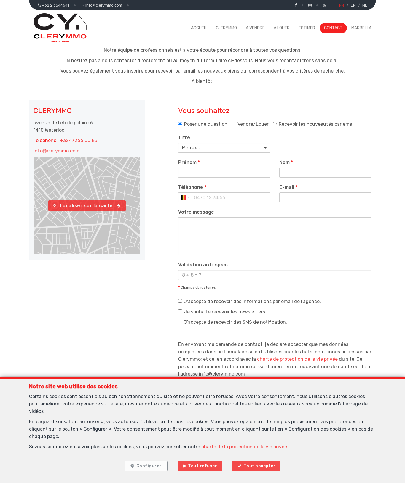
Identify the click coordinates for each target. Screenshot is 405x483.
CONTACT (333, 27)
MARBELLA (361, 27)
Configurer (149, 465)
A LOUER (282, 27)
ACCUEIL (199, 27)
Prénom (189, 162)
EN (353, 5)
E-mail (288, 187)
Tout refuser (202, 465)
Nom (286, 162)
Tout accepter (260, 465)
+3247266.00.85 (78, 140)
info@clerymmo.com (56, 151)
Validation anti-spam (203, 265)
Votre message (196, 212)
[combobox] (185, 197)
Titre (184, 137)
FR (341, 5)
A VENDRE (255, 27)
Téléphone (192, 187)
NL (364, 5)
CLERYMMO (226, 27)
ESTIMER (307, 27)
